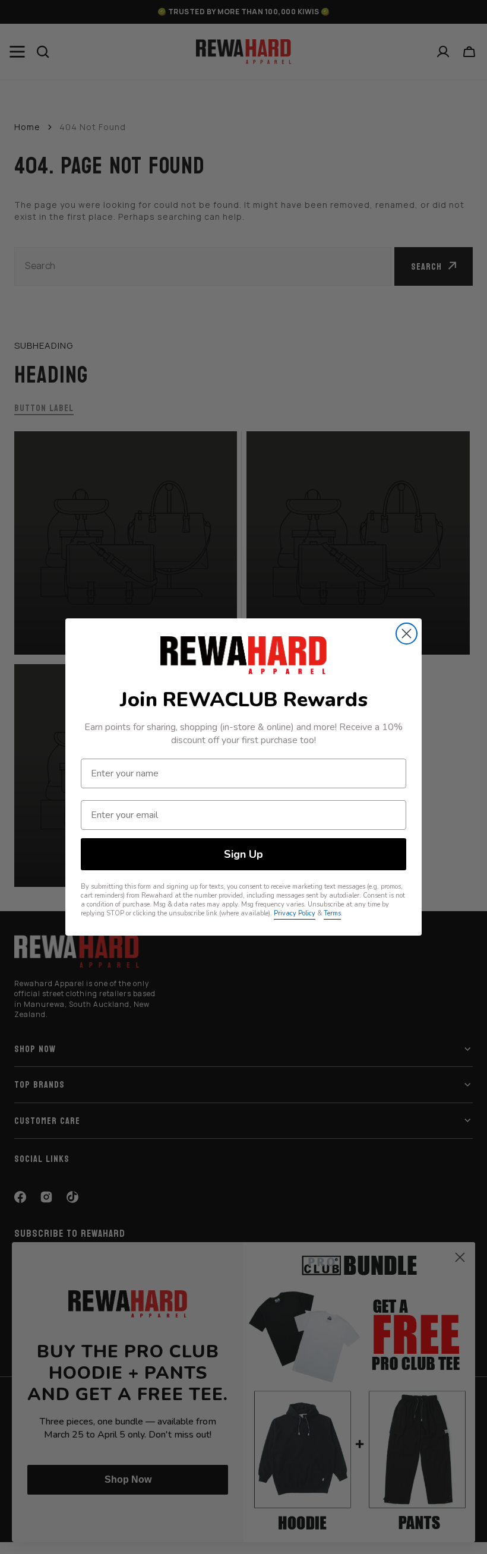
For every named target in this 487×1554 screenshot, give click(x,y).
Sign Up (243, 854)
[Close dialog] (406, 633)
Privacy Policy (294, 913)
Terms (332, 913)
